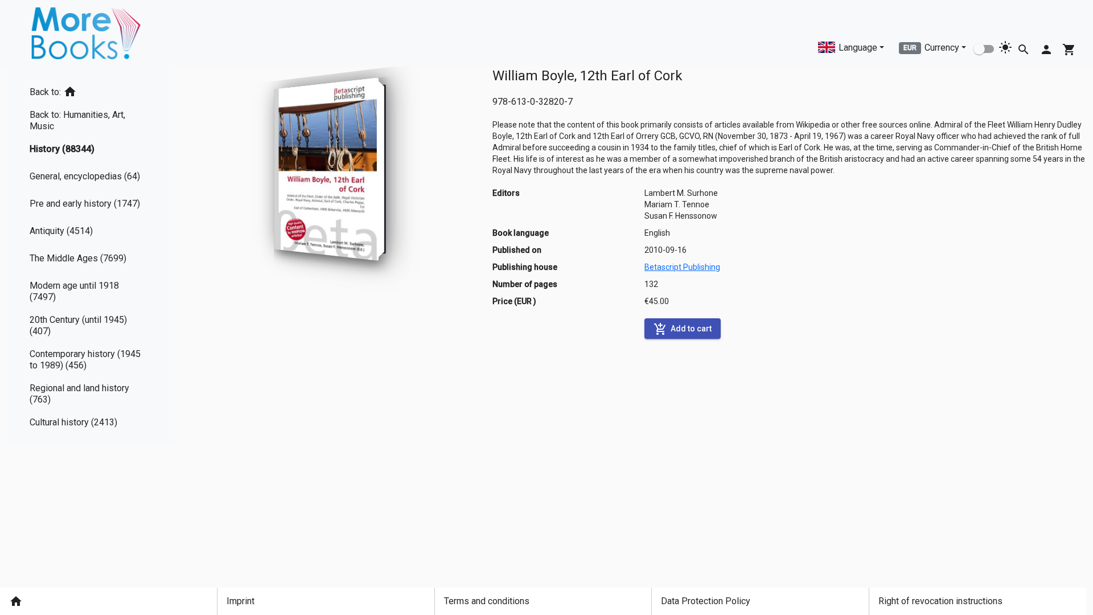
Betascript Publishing (682, 267)
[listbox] (91, 254)
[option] (91, 90)
